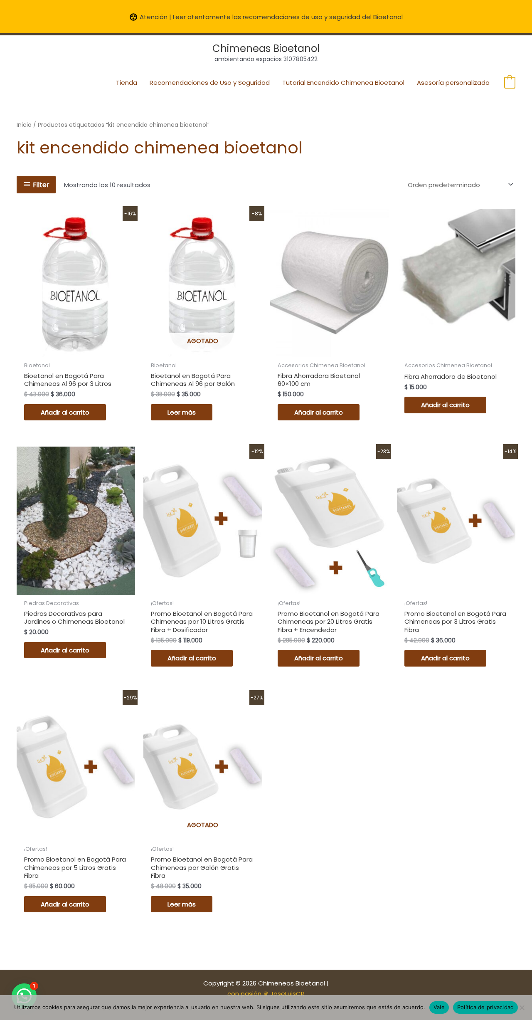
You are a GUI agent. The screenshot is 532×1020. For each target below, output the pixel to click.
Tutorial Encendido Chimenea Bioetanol (343, 82)
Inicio (24, 125)
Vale (439, 1007)
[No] (521, 1007)
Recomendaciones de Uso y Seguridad (210, 82)
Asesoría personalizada (453, 82)
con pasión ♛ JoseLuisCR (266, 993)
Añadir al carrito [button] (65, 412)
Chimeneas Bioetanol (266, 48)
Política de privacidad (485, 1007)
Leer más (181, 412)
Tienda (126, 82)
